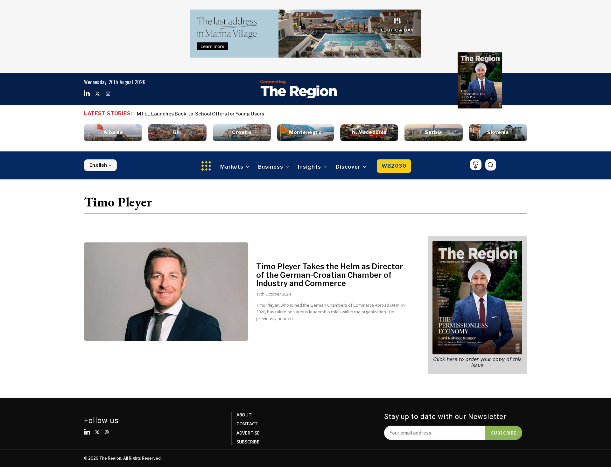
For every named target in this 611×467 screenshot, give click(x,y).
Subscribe (503, 433)
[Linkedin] (87, 94)
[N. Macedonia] (369, 132)
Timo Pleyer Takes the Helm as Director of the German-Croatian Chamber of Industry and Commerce (329, 275)
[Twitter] (97, 94)
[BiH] (177, 132)
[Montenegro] (305, 132)
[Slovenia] (498, 132)
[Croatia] (242, 132)
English (98, 165)
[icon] (475, 164)
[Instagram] (108, 94)
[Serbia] (433, 132)
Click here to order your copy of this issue (477, 362)
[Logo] (298, 89)
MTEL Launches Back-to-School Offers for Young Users (200, 114)
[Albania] (113, 132)
